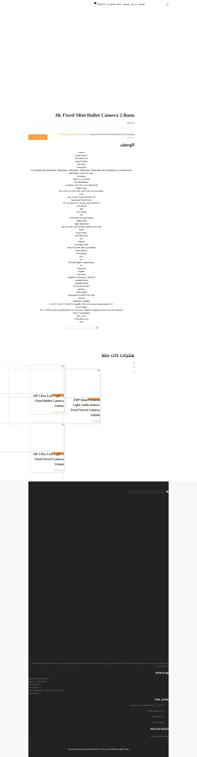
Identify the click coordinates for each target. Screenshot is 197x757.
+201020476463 (157, 716)
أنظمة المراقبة (75, 134)
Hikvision (85, 134)
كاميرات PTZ (65, 134)
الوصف (129, 137)
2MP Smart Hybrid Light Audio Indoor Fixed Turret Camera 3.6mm (85, 408)
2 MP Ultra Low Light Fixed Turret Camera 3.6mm (48, 459)
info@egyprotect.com (155, 711)
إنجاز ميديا (71, 749)
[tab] (81, 137)
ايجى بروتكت (105, 749)
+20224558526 (158, 722)
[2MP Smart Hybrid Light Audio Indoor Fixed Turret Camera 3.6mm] (54, 383)
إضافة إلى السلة (38, 137)
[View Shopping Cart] (92, 4)
